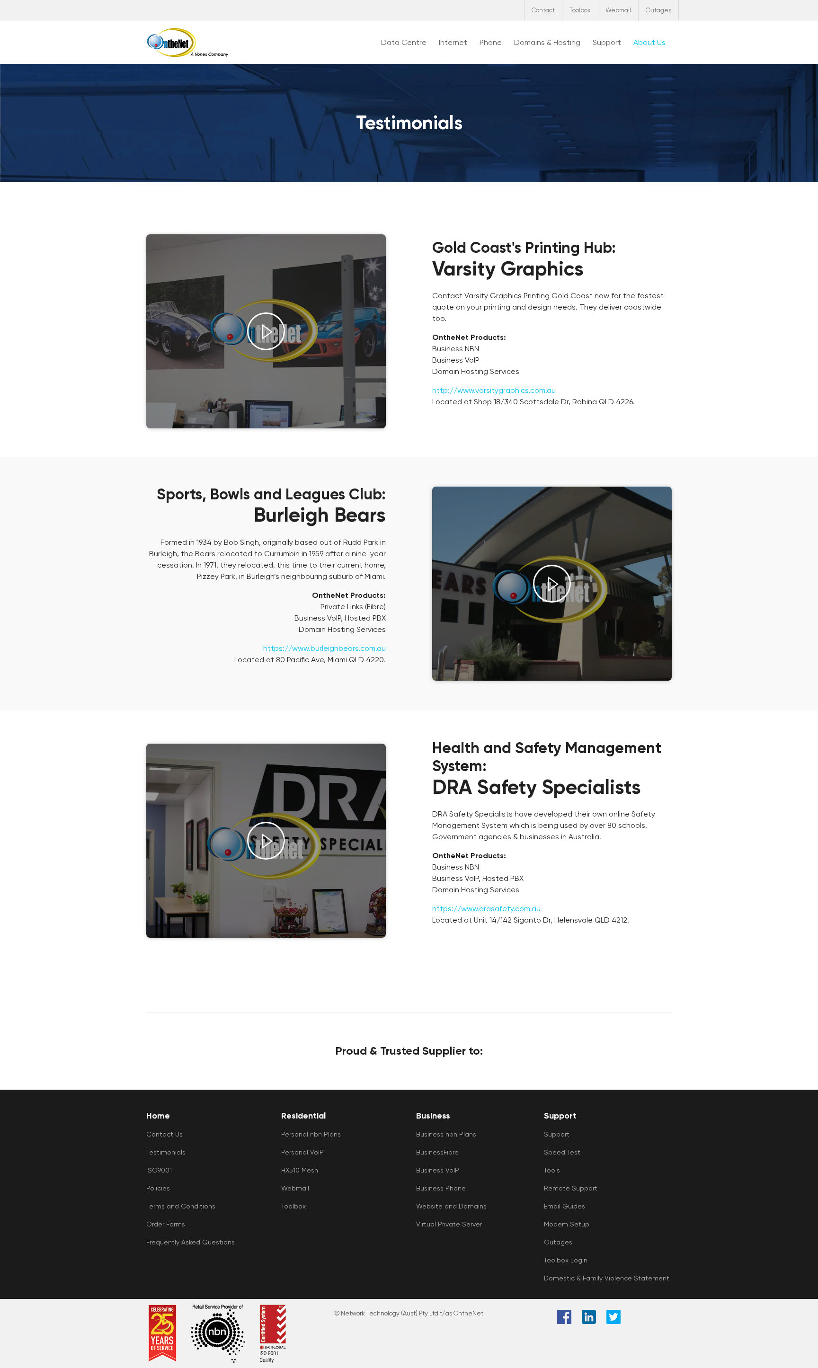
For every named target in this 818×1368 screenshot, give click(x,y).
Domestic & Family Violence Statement (606, 1278)
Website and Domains (451, 1206)
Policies (158, 1188)
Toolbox (580, 10)
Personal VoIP (302, 1152)
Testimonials (166, 1152)
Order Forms (165, 1224)
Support (556, 1134)
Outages (658, 10)
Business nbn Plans (446, 1134)
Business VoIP (437, 1170)
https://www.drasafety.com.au (486, 908)
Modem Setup (566, 1224)
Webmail (618, 10)
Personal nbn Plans (311, 1134)
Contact (543, 10)
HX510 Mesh (299, 1170)
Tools (552, 1170)
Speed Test (562, 1152)
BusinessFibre (437, 1152)
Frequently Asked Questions (190, 1242)
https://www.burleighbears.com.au (324, 648)
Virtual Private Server (449, 1224)
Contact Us (164, 1134)
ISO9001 (159, 1170)
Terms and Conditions (180, 1206)
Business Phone (441, 1188)
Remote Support (570, 1188)
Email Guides (564, 1206)
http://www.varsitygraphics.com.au (494, 390)
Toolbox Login (565, 1260)
